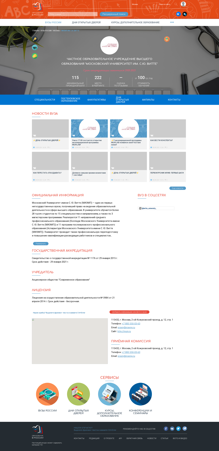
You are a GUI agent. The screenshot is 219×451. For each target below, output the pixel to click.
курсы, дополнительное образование (135, 22)
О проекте (109, 438)
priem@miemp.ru (126, 327)
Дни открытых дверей (86, 22)
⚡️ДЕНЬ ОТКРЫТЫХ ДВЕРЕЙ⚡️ (125, 173)
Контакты (79, 438)
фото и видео (180, 438)
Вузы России (46, 31)
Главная (35, 31)
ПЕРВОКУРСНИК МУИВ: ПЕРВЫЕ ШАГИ (167, 173)
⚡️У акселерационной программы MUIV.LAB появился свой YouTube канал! (126, 142)
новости (151, 438)
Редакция (94, 438)
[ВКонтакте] (178, 14)
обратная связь (134, 438)
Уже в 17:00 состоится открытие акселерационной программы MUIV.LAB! (87, 142)
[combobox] (143, 4)
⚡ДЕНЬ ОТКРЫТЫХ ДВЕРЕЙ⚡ (47, 140)
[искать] (176, 4)
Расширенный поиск (114, 14)
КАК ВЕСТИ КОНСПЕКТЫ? (161, 140)
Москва (56, 31)
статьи (164, 438)
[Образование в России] (37, 8)
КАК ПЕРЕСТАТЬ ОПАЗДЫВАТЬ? (47, 173)
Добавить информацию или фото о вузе (129, 312)
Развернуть (41, 244)
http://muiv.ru (124, 331)
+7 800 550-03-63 (131, 323)
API (120, 438)
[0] (95, 14)
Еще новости (177, 188)
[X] (184, 14)
